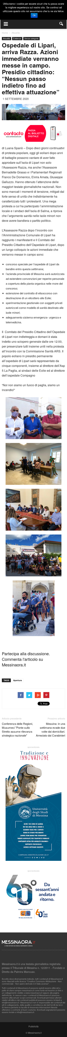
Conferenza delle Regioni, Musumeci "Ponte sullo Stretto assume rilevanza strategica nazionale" (17, 729)
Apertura (17, 680)
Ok (34, 15)
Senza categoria (31, 38)
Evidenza (17, 38)
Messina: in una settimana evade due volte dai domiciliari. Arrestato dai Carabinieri (50, 729)
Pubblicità (33, 1026)
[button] (61, 24)
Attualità (6, 38)
